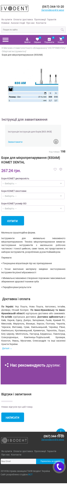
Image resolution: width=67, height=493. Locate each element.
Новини (5, 23)
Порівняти (49, 39)
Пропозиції (40, 19)
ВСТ (30, 474)
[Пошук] (62, 30)
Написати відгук (12, 419)
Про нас (30, 23)
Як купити (6, 19)
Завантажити (15, 142)
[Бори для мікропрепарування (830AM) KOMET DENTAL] (33, 84)
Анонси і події (18, 23)
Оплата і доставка (23, 19)
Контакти (41, 23)
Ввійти (27, 42)
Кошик (61, 39)
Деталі (5, 348)
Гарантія (51, 19)
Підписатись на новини (50, 461)
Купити (12, 221)
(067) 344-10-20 (53, 6)
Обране (37, 39)
